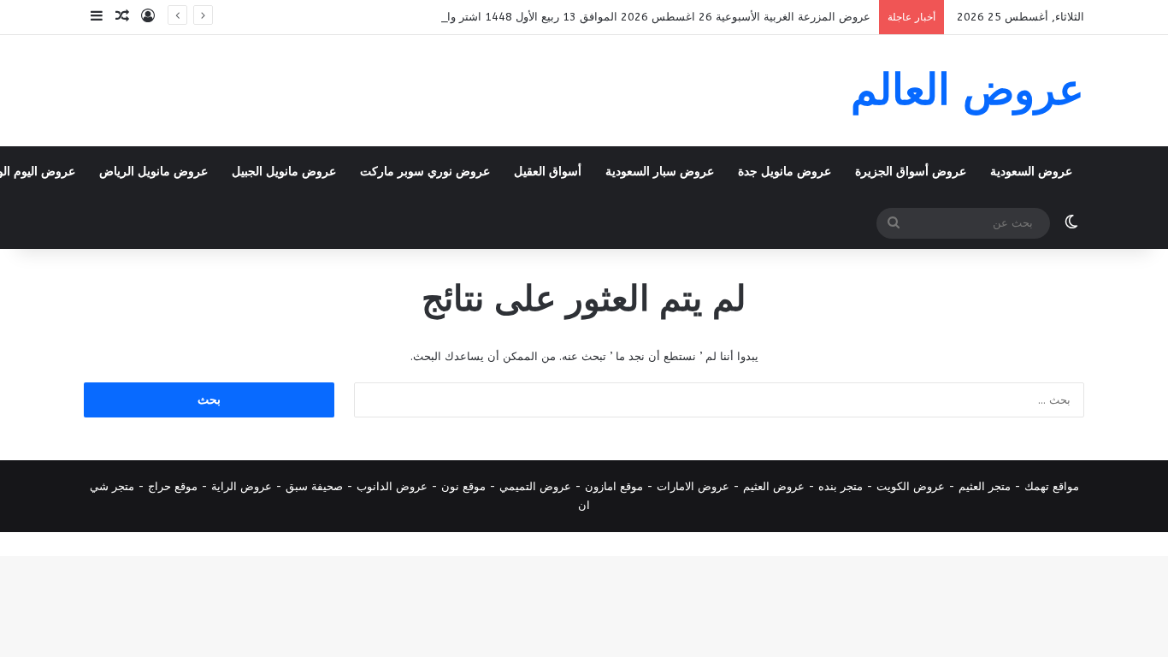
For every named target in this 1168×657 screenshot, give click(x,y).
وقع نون (460, 486)
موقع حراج (173, 486)
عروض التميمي (535, 486)
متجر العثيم (985, 486)
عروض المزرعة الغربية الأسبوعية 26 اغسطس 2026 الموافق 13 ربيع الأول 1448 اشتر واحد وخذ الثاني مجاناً (613, 16)
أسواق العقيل (547, 171)
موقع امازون (614, 486)
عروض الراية (241, 486)
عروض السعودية (1031, 171)
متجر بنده (840, 486)
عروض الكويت (910, 486)
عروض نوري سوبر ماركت (425, 171)
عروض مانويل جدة (784, 171)
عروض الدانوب (392, 486)
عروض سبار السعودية (659, 171)
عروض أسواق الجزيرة (910, 171)
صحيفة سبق (314, 486)
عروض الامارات (693, 486)
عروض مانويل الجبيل (284, 171)
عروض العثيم (774, 486)
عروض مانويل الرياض (153, 171)
